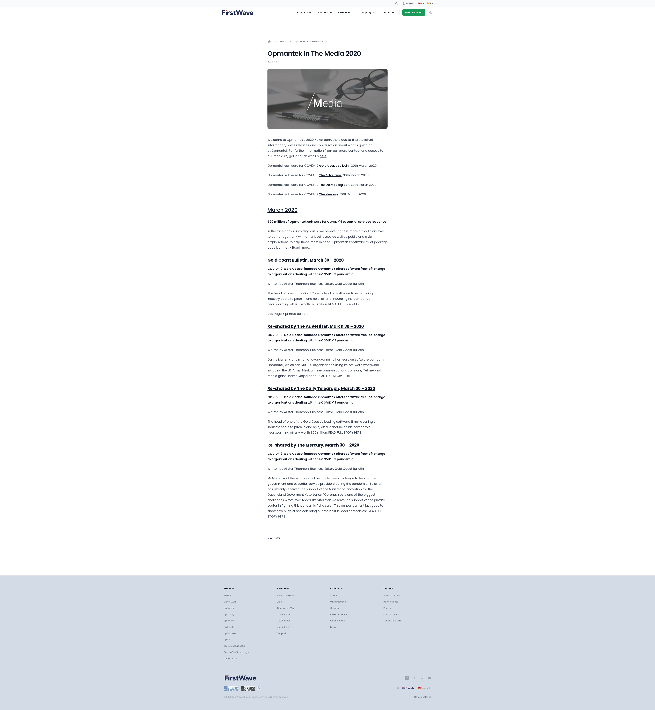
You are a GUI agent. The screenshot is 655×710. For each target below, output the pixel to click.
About (333, 595)
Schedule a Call (392, 620)
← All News (273, 537)
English (408, 688)
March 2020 (282, 210)
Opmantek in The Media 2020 (311, 41)
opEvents (229, 608)
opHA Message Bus (234, 645)
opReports (230, 620)
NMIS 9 (227, 595)
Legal (333, 627)
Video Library (284, 627)
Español (424, 688)
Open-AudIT (230, 601)
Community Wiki (285, 608)
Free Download (413, 12)
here (323, 156)
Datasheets (283, 620)
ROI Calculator (391, 614)
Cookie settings (422, 696)
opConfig (229, 614)
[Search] (396, 3)
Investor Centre (338, 614)
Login (409, 3)
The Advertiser (330, 175)
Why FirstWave (338, 601)
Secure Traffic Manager (237, 652)
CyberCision (230, 658)
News (283, 41)
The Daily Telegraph (334, 185)
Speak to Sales (391, 595)
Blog (279, 601)
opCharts (229, 627)
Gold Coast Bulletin (334, 165)
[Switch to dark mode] (431, 12)
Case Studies (284, 614)
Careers (334, 608)
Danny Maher (277, 359)
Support (281, 633)
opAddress (230, 633)
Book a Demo (390, 601)
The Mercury (328, 194)
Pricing (387, 608)
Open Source (337, 620)
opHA (227, 639)
